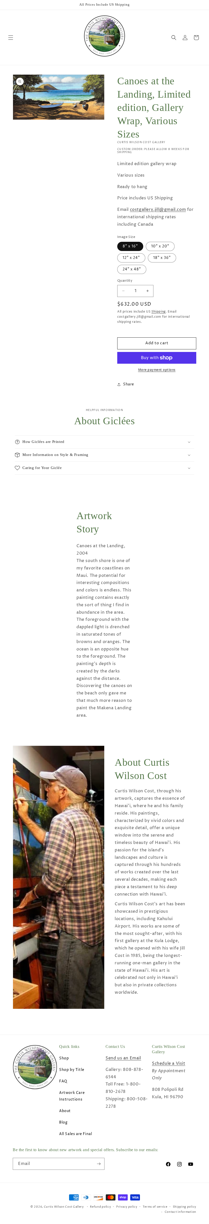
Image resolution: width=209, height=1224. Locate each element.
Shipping (158, 312)
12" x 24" (131, 257)
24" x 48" (132, 269)
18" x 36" (162, 257)
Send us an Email (123, 1058)
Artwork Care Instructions (72, 1096)
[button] (10, 37)
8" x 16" (130, 246)
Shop (64, 1058)
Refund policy (100, 1207)
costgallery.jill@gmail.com (158, 209)
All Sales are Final (75, 1133)
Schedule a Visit (168, 1063)
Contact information (180, 1212)
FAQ (63, 1081)
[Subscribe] (98, 1164)
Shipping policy (185, 1207)
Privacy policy (126, 1207)
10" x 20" (160, 246)
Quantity (124, 280)
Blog (63, 1122)
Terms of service (155, 1207)
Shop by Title (71, 1069)
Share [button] (128, 384)
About (65, 1110)
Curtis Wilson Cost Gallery (64, 1207)
